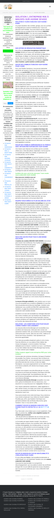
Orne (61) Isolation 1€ (28, 12)
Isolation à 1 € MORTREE (26, 479)
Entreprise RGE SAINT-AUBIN (8, 201)
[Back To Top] (50, 514)
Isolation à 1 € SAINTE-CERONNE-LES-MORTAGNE (27, 475)
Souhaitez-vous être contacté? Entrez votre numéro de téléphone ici (8, 95)
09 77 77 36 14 (27, 1)
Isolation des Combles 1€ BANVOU (14, 500)
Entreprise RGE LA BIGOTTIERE (8, 150)
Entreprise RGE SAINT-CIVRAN (8, 188)
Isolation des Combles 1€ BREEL (13, 498)
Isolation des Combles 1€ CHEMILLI (38, 498)
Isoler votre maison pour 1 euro (16, 12)
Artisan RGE (5, 12)
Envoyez (10, 103)
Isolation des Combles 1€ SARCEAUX (15, 504)
